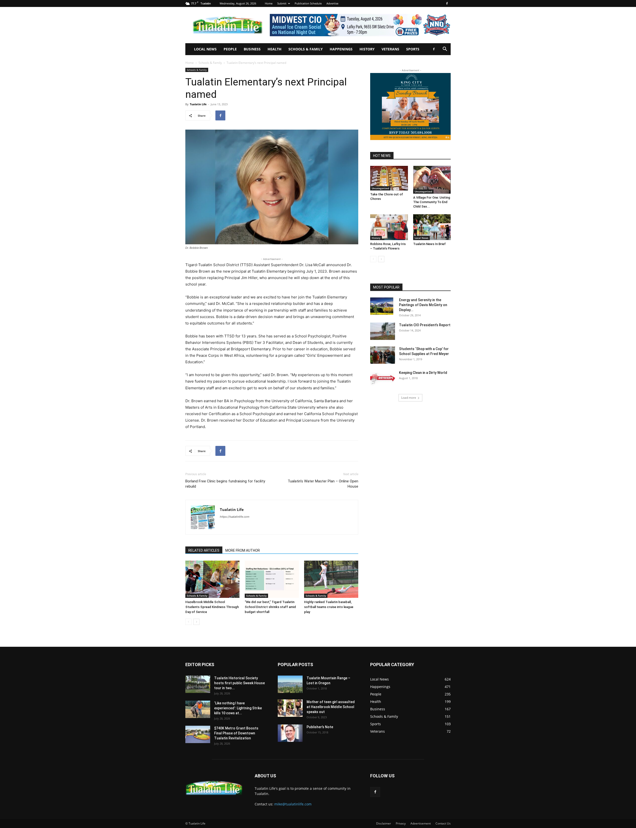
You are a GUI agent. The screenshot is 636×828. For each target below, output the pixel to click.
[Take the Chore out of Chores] (389, 178)
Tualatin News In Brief (429, 244)
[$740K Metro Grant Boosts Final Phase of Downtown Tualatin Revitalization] (197, 734)
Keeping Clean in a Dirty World (423, 373)
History (367, 49)
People (230, 49)
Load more (408, 398)
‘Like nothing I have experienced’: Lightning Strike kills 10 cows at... (238, 708)
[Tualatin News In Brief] (432, 227)
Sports (412, 49)
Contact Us (443, 823)
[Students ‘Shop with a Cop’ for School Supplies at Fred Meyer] (382, 355)
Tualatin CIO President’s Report (424, 325)
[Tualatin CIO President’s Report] (382, 331)
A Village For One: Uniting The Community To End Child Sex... (431, 202)
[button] (445, 49)
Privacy (401, 823)
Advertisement (420, 823)
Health (274, 49)
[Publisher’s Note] (290, 733)
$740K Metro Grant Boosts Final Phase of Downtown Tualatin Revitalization (236, 733)
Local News (205, 49)
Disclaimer (383, 823)
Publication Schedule (308, 3)
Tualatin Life (198, 104)
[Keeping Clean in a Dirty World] (382, 379)
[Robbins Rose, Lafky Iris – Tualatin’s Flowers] (389, 227)
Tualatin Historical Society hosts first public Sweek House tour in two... (239, 683)
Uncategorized (380, 188)
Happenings (341, 49)
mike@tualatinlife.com (293, 804)
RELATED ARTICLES (203, 550)
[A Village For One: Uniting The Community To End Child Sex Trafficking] (432, 180)
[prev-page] (188, 622)
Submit (281, 3)
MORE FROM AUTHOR (242, 550)
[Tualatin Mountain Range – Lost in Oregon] (290, 684)
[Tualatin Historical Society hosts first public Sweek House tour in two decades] (197, 684)
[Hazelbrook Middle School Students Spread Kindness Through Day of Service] (212, 579)
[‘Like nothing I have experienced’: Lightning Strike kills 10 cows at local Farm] (197, 709)
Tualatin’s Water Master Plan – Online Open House (323, 484)
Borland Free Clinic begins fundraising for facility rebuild (225, 484)
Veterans (390, 49)
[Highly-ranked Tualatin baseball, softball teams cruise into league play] (331, 579)
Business (252, 49)
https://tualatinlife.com (234, 516)
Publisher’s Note (320, 727)
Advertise (332, 3)
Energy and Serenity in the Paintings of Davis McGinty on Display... (423, 305)
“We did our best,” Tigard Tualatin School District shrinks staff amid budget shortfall (270, 607)
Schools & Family (305, 49)
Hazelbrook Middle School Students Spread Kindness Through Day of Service (212, 607)
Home (269, 3)
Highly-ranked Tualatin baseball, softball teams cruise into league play (328, 607)
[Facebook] (447, 3)
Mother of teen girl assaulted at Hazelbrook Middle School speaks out (331, 707)
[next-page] (196, 622)
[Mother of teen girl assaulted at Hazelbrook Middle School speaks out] (290, 708)
